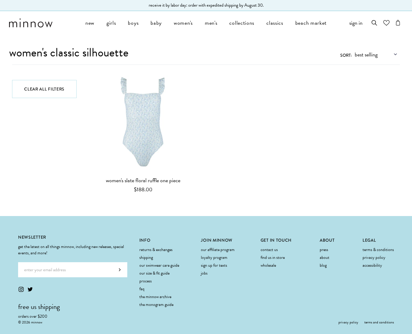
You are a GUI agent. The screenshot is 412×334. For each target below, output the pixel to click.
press (324, 250)
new (89, 23)
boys (133, 23)
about (324, 257)
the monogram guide (156, 304)
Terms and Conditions (379, 322)
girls (111, 23)
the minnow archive (155, 297)
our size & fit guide (154, 273)
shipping (146, 257)
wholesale (268, 265)
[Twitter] (30, 289)
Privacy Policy (374, 257)
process (145, 281)
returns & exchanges (156, 250)
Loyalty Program (214, 257)
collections (241, 23)
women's (183, 23)
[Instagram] (21, 289)
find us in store (273, 257)
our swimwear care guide (159, 265)
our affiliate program (218, 250)
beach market (311, 23)
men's (211, 23)
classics (274, 23)
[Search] (374, 22)
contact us (269, 250)
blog (323, 265)
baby (156, 23)
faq (141, 289)
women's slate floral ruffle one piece (143, 180)
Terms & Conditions (378, 250)
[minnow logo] (44, 22)
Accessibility (372, 265)
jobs (204, 273)
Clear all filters (44, 89)
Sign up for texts (214, 265)
